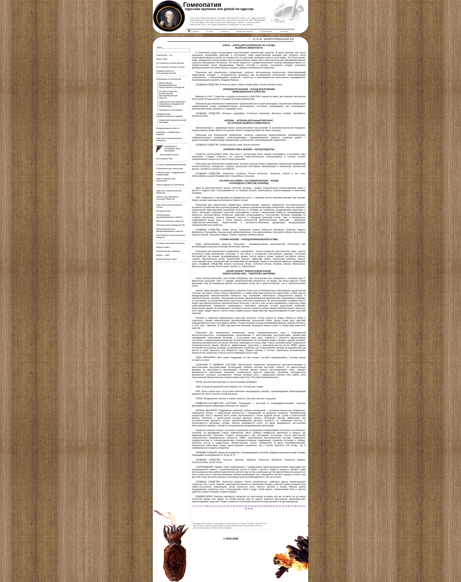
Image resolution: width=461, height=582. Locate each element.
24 (252, 506)
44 (252, 508)
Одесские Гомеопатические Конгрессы (169, 139)
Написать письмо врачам (172, 63)
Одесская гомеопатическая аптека (169, 206)
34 (283, 506)
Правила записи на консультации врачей (166, 72)
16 (228, 506)
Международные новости (167, 128)
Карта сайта (161, 59)
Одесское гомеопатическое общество (169, 192)
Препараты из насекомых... (171, 110)
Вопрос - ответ (163, 255)
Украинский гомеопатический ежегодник (172, 121)
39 (298, 506)
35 (286, 506)
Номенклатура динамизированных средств (169, 216)
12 (215, 506)
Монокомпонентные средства (169, 221)
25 (255, 506)
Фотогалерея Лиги (164, 159)
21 (243, 506)
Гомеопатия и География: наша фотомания (172, 148)
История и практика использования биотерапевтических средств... (168, 94)
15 (224, 506)
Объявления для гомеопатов (169, 168)
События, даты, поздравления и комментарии (170, 173)
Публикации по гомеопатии (168, 79)
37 (292, 506)
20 (240, 506)
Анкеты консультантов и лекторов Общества (167, 198)
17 (231, 506)
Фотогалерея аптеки (169, 155)
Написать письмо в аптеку (172, 67)
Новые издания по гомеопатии (170, 185)
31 (273, 506)
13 (218, 506)
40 (301, 506)
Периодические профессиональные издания (169, 115)
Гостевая (284, 31)
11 (212, 506)
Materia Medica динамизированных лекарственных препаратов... (172, 85)
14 (221, 506)
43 (249, 508)
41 (304, 506)
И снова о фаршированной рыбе (171, 164)
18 (234, 506)
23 (249, 506)
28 (264, 506)
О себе (209, 31)
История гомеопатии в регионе (170, 243)
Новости (224, 31)
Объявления (266, 31)
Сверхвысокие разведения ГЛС (170, 225)
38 (295, 506)
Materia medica (163, 247)
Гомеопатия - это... (165, 55)
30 (270, 506)
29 (267, 506)
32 (277, 506)
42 (246, 508)
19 (237, 506)
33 (280, 506)
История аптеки (163, 211)
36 (289, 506)
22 (246, 506)
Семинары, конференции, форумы (168, 133)
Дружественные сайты (166, 259)
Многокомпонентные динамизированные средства (169, 230)
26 (258, 506)
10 (209, 506)
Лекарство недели (244, 31)
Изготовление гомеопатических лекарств (170, 236)
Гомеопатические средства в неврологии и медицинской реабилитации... (172, 104)
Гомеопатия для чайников (168, 251)
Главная (195, 31)
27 (261, 506)
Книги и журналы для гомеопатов (165, 179)
